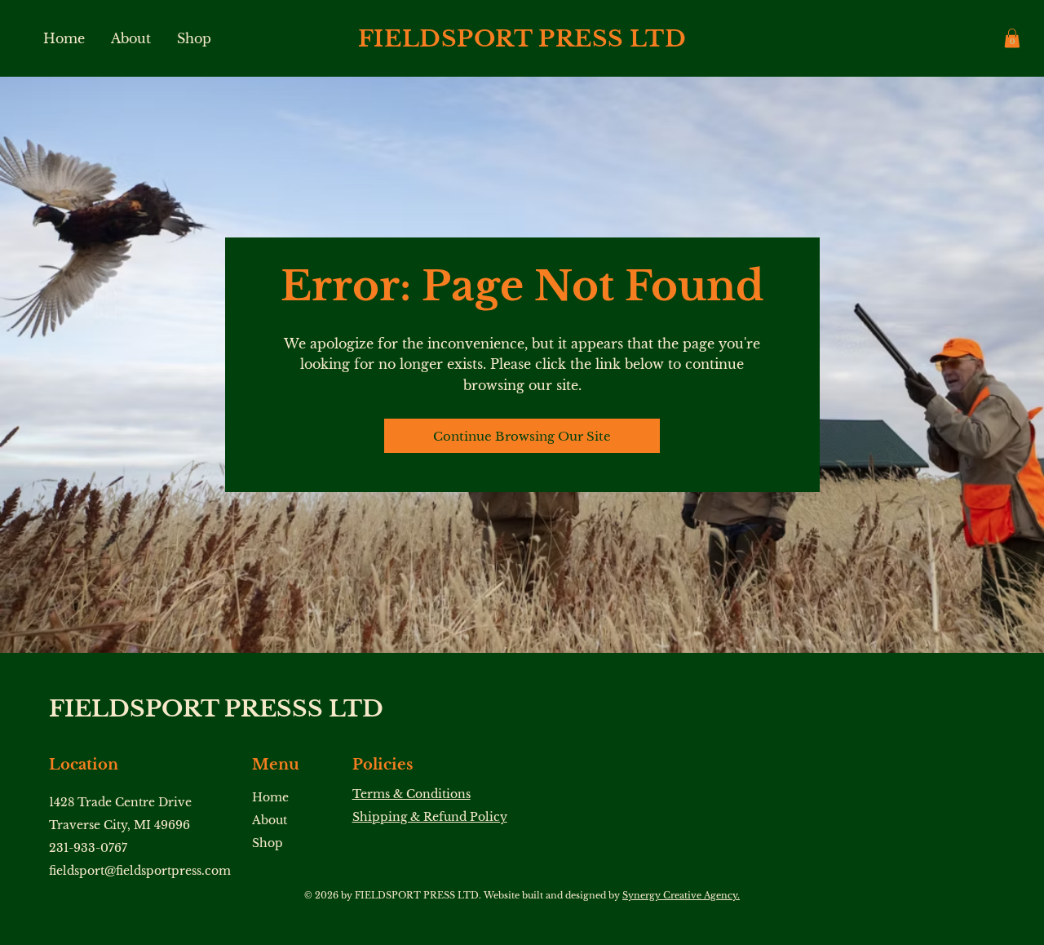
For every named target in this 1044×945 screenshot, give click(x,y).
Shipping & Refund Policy (429, 817)
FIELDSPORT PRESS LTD (522, 38)
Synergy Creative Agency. (681, 895)
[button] (1012, 38)
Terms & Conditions (411, 794)
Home (270, 797)
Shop (267, 843)
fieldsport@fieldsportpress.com (140, 870)
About (269, 820)
